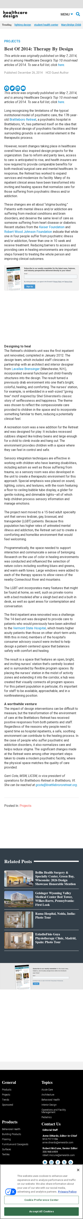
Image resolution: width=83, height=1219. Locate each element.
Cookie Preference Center (41, 1199)
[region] (41, 1191)
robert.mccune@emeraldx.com (59, 1155)
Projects (12, 41)
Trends (5, 1100)
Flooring (6, 1139)
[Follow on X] (64, 1162)
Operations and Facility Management (54, 1111)
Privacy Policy (67, 1191)
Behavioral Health (51, 1100)
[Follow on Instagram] (51, 1162)
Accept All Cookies (41, 1211)
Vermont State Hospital (29, 628)
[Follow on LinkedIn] (45, 1162)
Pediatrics (47, 1117)
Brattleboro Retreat (22, 119)
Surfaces (6, 1149)
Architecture (48, 1095)
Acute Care (47, 1089)
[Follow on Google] (70, 1162)
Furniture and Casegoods (15, 1144)
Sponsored (7, 1105)
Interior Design (49, 1105)
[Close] (78, 1170)
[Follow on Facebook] (57, 1162)
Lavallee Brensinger (26, 369)
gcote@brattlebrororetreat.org (56, 785)
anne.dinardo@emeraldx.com (58, 1142)
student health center (46, 24)
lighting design (23, 24)
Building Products (11, 1134)
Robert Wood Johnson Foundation (28, 232)
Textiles (6, 1154)
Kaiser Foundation (51, 227)
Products (6, 1089)
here (61, 65)
